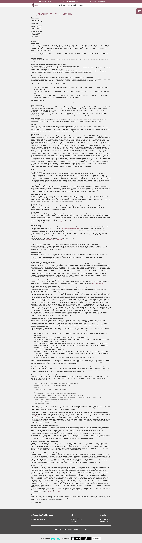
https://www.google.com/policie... (53, 222)
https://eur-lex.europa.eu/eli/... (42, 416)
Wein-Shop (62, 5)
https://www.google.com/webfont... (70, 228)
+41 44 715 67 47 (106, 518)
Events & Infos (72, 5)
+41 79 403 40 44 (106, 520)
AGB (86, 529)
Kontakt (81, 5)
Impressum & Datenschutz (75, 529)
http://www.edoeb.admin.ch (54, 492)
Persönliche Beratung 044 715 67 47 (98, 1)
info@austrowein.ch (98, 283)
